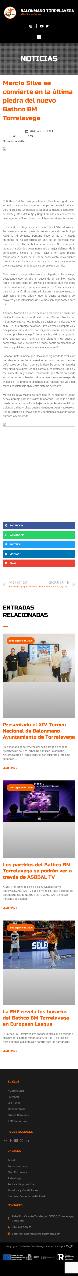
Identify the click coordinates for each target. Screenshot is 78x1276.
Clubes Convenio (18, 1114)
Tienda (12, 1159)
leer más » (10, 768)
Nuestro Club (16, 1090)
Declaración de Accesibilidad (26, 1196)
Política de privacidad (22, 1184)
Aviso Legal (15, 1178)
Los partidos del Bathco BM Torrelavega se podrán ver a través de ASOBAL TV (37, 871)
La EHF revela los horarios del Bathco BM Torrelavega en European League (36, 1018)
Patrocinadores (17, 1166)
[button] (39, 37)
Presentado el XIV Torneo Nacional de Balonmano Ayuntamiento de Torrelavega (39, 731)
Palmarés (14, 1096)
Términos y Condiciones (23, 1190)
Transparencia (17, 1108)
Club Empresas (17, 1172)
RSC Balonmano (18, 1120)
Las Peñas (14, 1102)
